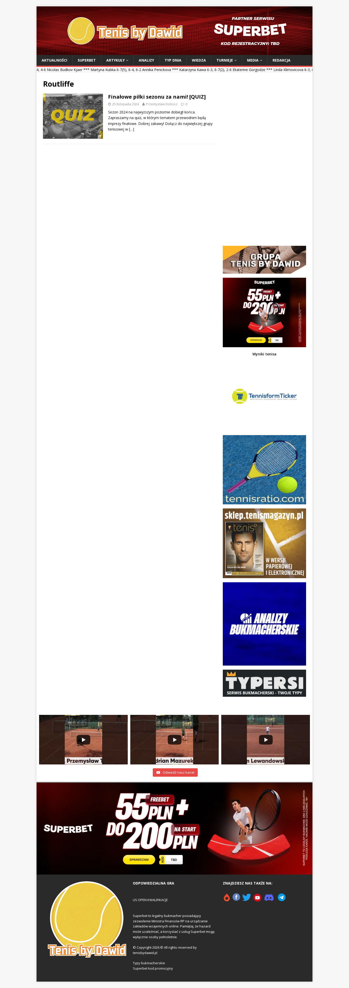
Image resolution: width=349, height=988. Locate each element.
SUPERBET (87, 60)
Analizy (146, 60)
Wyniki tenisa (264, 354)
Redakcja (281, 60)
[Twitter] (246, 899)
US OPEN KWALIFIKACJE (150, 900)
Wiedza (199, 60)
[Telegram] (282, 899)
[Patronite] (226, 899)
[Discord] (269, 899)
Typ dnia (173, 60)
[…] (131, 129)
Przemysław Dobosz (162, 104)
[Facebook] (236, 899)
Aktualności (54, 60)
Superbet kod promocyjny (153, 968)
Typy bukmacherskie (149, 963)
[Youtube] (257, 899)
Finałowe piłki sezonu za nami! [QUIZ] (157, 96)
